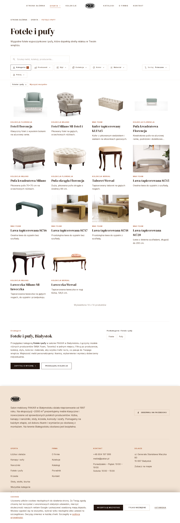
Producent (42, 67)
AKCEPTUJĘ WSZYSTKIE (108, 508)
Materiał (117, 67)
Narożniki (15, 465)
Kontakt (138, 6)
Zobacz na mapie (143, 466)
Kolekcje (71, 6)
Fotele (111, 336)
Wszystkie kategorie (20, 487)
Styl (61, 67)
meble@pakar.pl (101, 458)
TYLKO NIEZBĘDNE (137, 508)
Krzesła (14, 476)
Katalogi (108, 6)
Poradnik (56, 470)
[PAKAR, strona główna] (90, 5)
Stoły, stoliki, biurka (20, 481)
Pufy (121, 336)
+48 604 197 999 (102, 454)
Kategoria (20, 67)
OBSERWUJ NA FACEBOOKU (154, 412)
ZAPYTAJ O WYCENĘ (25, 366)
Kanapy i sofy (17, 459)
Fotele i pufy (19, 84)
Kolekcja (79, 67)
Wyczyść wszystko (38, 84)
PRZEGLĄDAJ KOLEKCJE (56, 366)
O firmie (123, 6)
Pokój (19, 74)
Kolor (99, 67)
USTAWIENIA (160, 508)
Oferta (55, 6)
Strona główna (35, 6)
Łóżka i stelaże (18, 454)
